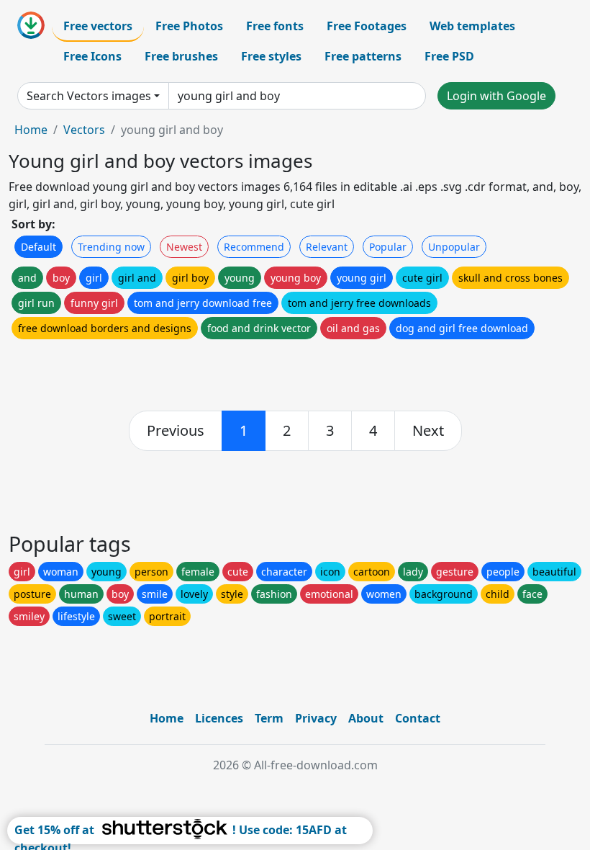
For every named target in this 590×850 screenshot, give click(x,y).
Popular (388, 247)
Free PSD (449, 56)
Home (30, 130)
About (366, 718)
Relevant (327, 247)
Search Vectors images (89, 96)
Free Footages (367, 26)
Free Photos (189, 26)
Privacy (316, 718)
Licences (219, 718)
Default (38, 247)
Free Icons (92, 56)
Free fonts (275, 26)
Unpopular (454, 247)
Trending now (111, 247)
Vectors (84, 130)
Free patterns (362, 56)
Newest (184, 247)
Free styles (271, 56)
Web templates (472, 26)
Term (269, 718)
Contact (417, 718)
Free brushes (181, 56)
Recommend (254, 247)
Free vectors (97, 26)
